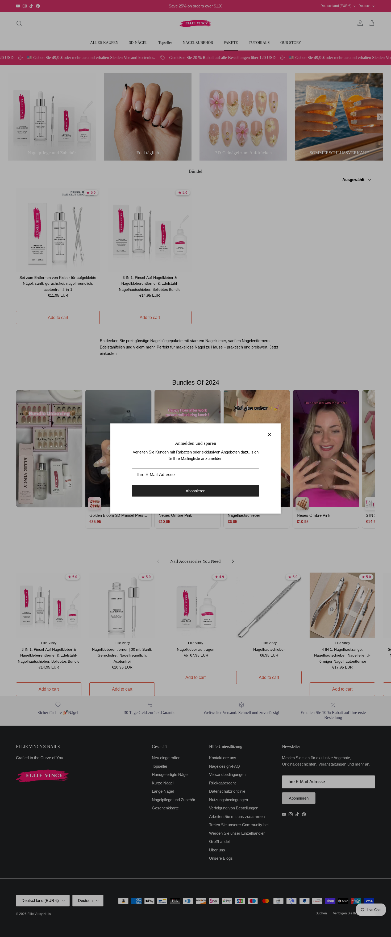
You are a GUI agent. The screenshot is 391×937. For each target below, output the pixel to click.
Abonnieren (195, 491)
